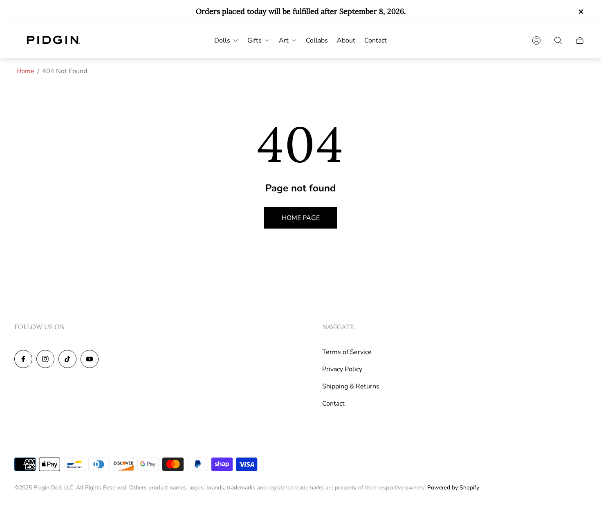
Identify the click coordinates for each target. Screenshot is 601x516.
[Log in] (536, 40)
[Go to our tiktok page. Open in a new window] (67, 359)
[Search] (558, 40)
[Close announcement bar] (580, 12)
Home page (301, 217)
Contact (333, 403)
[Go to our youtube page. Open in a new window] (90, 359)
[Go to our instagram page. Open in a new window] (45, 359)
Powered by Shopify (453, 487)
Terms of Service (347, 352)
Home (25, 71)
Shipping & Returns (350, 386)
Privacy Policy (342, 369)
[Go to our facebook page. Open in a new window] (23, 359)
